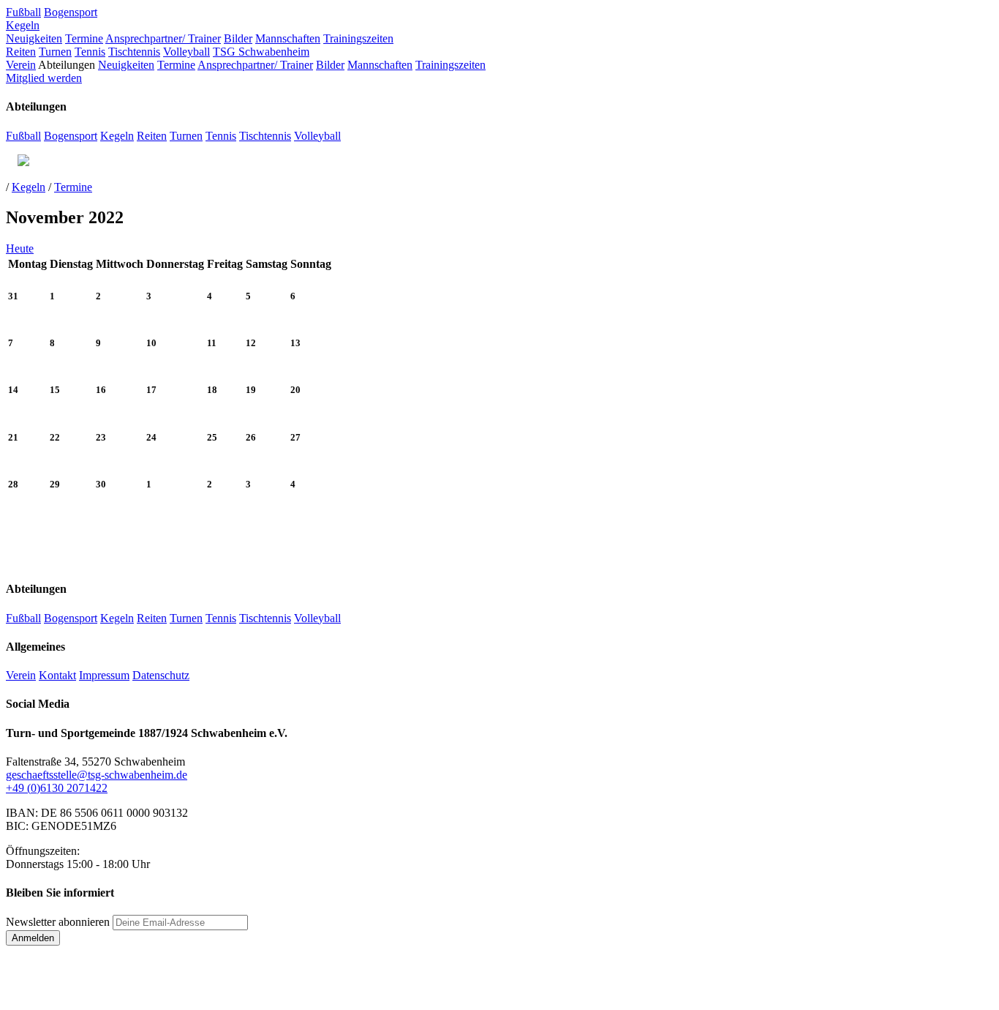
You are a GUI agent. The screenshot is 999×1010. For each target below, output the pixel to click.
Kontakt (57, 675)
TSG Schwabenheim (261, 51)
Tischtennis (134, 51)
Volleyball (186, 51)
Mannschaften (287, 38)
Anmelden (33, 937)
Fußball (23, 12)
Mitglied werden (44, 78)
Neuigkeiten (34, 38)
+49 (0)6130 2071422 (57, 788)
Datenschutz (160, 675)
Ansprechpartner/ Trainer (163, 38)
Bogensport (70, 12)
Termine (84, 38)
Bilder (238, 38)
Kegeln (22, 25)
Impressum (104, 675)
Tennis (90, 51)
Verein (21, 65)
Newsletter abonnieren (58, 922)
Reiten (21, 51)
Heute (20, 248)
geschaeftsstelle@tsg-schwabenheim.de (96, 774)
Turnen (55, 51)
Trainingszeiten (358, 38)
